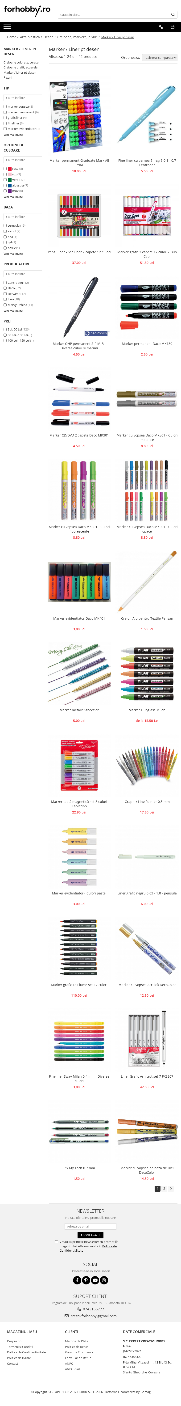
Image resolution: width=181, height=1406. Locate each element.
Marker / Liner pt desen (20, 72)
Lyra (11, 299)
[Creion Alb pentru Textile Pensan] (147, 582)
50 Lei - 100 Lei (18, 335)
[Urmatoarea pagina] (171, 1189)
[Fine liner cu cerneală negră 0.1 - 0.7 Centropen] (147, 114)
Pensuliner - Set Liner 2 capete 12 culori (79, 252)
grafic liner (15, 117)
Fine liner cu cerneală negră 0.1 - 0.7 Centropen (147, 162)
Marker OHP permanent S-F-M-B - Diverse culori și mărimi (79, 345)
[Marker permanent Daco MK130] (147, 307)
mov (15, 191)
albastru (18, 185)
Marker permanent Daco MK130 (147, 343)
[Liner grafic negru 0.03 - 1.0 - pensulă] (147, 857)
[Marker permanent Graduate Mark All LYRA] (79, 114)
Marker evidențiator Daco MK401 (79, 618)
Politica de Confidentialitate (26, 1352)
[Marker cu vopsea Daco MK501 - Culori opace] (147, 490)
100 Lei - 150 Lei (18, 340)
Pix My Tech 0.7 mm (79, 1168)
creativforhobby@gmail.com (93, 1315)
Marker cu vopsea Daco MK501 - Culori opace (147, 529)
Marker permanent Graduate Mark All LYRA (79, 162)
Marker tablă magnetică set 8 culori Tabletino (79, 803)
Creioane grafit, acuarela (20, 67)
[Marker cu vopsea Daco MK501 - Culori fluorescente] (79, 490)
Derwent (14, 294)
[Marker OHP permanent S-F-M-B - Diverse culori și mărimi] (79, 307)
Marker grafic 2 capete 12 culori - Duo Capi (147, 254)
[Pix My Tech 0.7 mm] (79, 1131)
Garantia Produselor (79, 1352)
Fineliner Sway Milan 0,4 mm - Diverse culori (79, 1078)
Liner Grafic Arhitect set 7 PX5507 (147, 1076)
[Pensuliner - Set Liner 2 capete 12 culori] (79, 215)
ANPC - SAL (73, 1369)
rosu (15, 168)
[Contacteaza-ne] (161, 27)
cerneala (14, 225)
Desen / (50, 37)
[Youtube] (95, 1280)
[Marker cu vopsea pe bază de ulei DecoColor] (147, 1131)
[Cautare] (173, 15)
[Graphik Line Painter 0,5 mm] (147, 765)
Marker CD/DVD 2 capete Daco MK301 (79, 435)
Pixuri (8, 77)
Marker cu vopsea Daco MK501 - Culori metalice (147, 437)
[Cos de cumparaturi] (172, 27)
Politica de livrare (19, 1358)
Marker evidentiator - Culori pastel (79, 893)
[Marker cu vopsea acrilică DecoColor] (147, 948)
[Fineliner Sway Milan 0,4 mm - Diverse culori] (79, 1040)
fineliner (13, 123)
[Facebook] (77, 1280)
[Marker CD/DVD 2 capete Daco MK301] (79, 399)
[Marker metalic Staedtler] (79, 673)
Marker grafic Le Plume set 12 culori (79, 985)
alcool (12, 231)
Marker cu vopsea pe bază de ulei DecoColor (147, 1170)
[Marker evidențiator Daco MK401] (79, 582)
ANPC (69, 1363)
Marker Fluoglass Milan (147, 710)
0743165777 (93, 1309)
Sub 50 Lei (15, 329)
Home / (13, 37)
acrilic (12, 248)
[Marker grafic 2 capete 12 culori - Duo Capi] (147, 215)
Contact (12, 1363)
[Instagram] (104, 1280)
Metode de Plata (76, 1341)
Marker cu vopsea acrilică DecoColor (147, 985)
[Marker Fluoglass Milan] (147, 673)
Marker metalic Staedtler (79, 710)
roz (14, 174)
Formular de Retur (78, 1358)
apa (10, 237)
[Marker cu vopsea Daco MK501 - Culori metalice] (147, 399)
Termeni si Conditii (20, 1347)
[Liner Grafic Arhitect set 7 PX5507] (147, 1040)
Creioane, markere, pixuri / (79, 37)
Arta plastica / (31, 37)
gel (10, 242)
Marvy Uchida (17, 305)
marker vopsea (18, 106)
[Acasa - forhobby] (27, 11)
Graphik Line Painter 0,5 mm (147, 801)
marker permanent (21, 112)
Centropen (15, 282)
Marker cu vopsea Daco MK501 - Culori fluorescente (79, 529)
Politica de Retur (76, 1347)
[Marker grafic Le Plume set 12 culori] (79, 948)
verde (16, 180)
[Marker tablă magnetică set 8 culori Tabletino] (79, 765)
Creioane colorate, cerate (21, 62)
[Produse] (8, 28)
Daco (11, 288)
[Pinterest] (86, 1280)
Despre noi (14, 1341)
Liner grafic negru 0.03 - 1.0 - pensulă (147, 893)
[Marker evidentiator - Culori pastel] (79, 857)
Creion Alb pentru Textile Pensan (147, 618)
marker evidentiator (22, 129)
